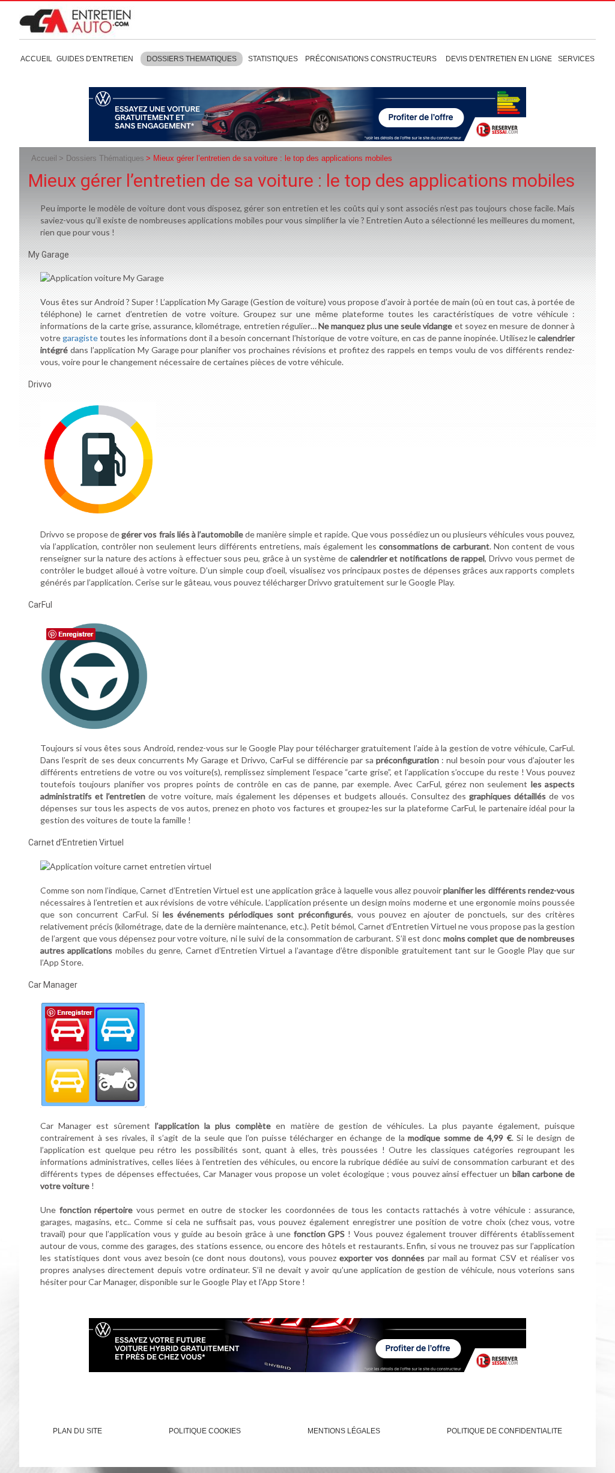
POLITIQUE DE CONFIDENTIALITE (504, 1431)
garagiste (80, 338)
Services (576, 59)
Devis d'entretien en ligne (499, 59)
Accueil (36, 59)
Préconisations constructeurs (371, 59)
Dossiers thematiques (192, 59)
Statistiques (273, 59)
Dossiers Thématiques (105, 158)
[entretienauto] (80, 20)
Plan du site (77, 1431)
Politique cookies (205, 1431)
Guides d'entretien (94, 59)
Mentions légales (344, 1431)
